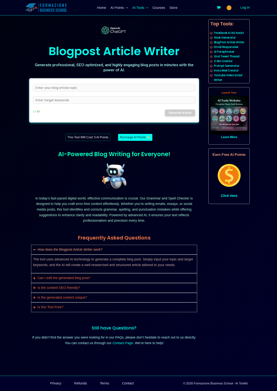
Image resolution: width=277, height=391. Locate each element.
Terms (104, 383)
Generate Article (180, 112)
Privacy (55, 383)
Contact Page (122, 343)
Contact (128, 383)
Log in (245, 7)
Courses (158, 8)
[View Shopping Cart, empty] (218, 7)
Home (101, 8)
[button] (126, 7)
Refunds (80, 383)
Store (173, 8)
